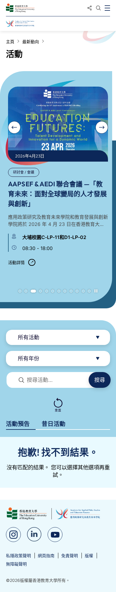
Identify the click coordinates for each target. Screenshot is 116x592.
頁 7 (58, 291)
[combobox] (58, 337)
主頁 (10, 41)
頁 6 (52, 291)
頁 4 (40, 291)
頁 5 (46, 291)
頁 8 (64, 291)
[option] (58, 178)
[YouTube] (55, 534)
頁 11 (83, 291)
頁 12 (89, 291)
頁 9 (71, 291)
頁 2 (25, 291)
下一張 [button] (101, 127)
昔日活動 (53, 423)
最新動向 (30, 41)
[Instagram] (13, 534)
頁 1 (19, 291)
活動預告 (18, 423)
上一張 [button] (14, 127)
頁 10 (77, 291)
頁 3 (33, 291)
